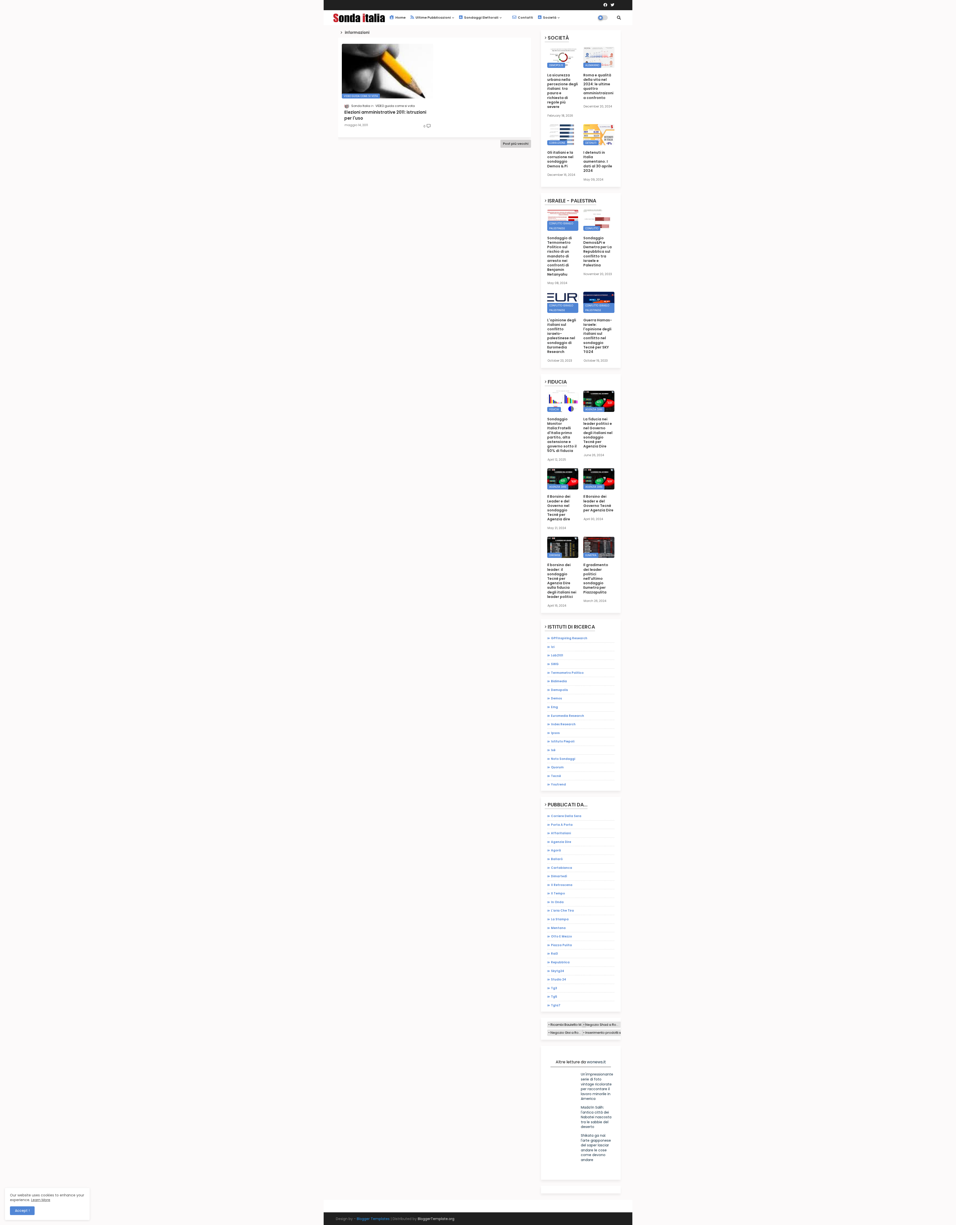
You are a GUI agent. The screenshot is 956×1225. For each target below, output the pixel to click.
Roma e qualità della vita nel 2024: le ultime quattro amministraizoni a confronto (598, 86)
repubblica (560, 962)
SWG (555, 664)
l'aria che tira (562, 910)
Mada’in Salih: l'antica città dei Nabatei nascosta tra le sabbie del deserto (596, 1117)
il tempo (558, 893)
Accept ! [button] (22, 1210)
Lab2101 (557, 655)
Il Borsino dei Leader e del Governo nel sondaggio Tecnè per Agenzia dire (558, 507)
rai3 (554, 953)
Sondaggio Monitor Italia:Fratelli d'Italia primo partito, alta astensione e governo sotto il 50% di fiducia (562, 435)
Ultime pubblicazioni (433, 17)
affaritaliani (561, 833)
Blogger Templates (373, 1218)
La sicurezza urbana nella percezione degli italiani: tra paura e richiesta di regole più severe (562, 91)
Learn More (40, 1199)
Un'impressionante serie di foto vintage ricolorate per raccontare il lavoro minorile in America (597, 1086)
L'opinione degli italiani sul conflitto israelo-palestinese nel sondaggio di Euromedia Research (561, 336)
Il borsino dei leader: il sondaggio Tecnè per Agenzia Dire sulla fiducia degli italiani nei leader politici (561, 581)
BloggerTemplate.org (436, 1218)
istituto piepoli (562, 741)
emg (554, 707)
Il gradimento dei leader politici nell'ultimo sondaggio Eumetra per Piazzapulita (595, 578)
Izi (552, 647)
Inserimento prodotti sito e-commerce (616, 1032)
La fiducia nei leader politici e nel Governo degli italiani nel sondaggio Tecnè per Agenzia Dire (597, 432)
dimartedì (559, 876)
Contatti (525, 17)
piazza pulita (561, 945)
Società (549, 17)
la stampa (560, 919)
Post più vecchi (516, 143)
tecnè (556, 776)
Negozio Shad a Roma (603, 1024)
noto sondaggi (563, 759)
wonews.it (596, 1062)
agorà (556, 850)
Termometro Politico (567, 673)
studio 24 (558, 979)
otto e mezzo (561, 936)
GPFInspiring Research (569, 638)
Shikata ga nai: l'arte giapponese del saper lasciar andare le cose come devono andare (596, 1147)
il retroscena (561, 885)
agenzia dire (561, 842)
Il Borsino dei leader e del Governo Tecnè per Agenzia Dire (598, 503)
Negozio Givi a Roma (566, 1032)
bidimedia (559, 681)
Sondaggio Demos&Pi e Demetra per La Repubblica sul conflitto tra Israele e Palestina (597, 251)
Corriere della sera (566, 816)
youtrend (558, 784)
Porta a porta (562, 825)
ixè (553, 750)
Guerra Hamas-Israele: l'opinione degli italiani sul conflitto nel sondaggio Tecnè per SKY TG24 (597, 336)
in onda (557, 902)
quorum (557, 767)
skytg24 (557, 971)
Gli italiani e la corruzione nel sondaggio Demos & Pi (560, 159)
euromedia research (567, 716)
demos (556, 698)
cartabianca (561, 868)
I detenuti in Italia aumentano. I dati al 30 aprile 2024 (597, 161)
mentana (558, 928)
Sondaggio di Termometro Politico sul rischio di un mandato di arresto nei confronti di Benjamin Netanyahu (559, 256)
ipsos (555, 733)
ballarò (557, 859)
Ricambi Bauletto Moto (568, 1024)
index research (563, 724)
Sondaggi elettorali (480, 17)
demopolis (559, 690)
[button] (619, 18)
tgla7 (555, 1005)
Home (400, 17)
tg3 (554, 988)
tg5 (554, 996)
